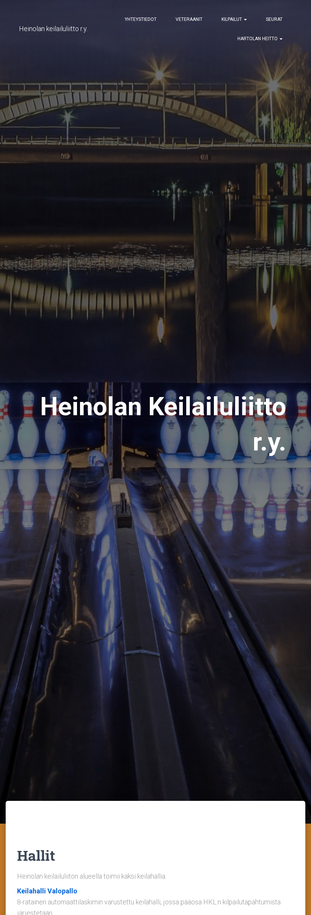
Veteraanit (189, 19)
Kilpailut (232, 19)
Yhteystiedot (141, 19)
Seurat (274, 19)
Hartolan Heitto (258, 38)
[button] (245, 19)
